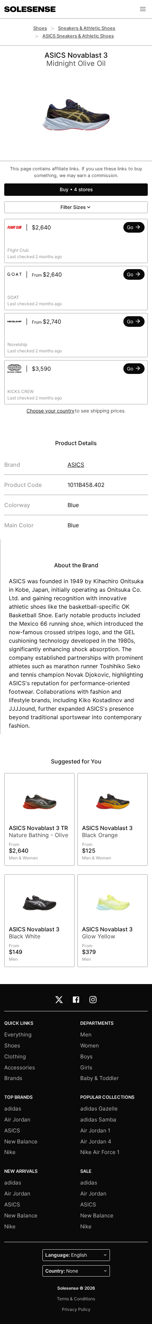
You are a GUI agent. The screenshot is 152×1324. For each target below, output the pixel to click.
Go (131, 227)
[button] (143, 9)
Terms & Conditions (76, 1298)
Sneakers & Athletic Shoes (86, 28)
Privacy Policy (76, 1309)
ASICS (76, 464)
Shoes (40, 28)
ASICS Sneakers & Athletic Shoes (78, 36)
